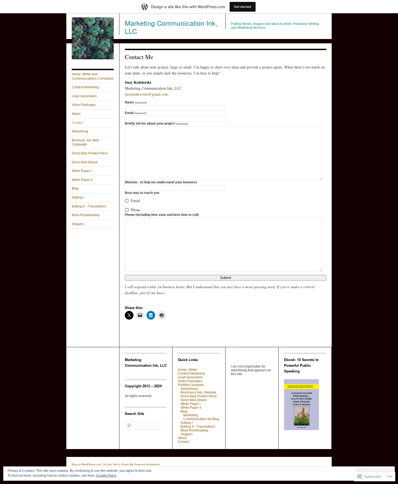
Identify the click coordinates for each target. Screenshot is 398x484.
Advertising (80, 131)
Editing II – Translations (89, 206)
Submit (225, 278)
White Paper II (82, 180)
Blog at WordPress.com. (87, 464)
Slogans (78, 224)
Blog (75, 188)
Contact (77, 123)
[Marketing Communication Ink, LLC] (93, 58)
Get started (242, 7)
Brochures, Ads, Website (198, 392)
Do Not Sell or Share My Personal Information (131, 464)
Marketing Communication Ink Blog (201, 417)
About (76, 114)
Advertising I (190, 389)
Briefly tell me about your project (156, 123)
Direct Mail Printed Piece (90, 153)
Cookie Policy (106, 475)
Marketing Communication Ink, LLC (171, 27)
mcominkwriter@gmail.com (146, 94)
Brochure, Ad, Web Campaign (85, 142)
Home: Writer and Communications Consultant (92, 76)
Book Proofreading (85, 215)
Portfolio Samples (191, 385)
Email (135, 113)
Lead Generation (84, 96)
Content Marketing (85, 87)
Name (136, 102)
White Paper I (82, 171)
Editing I (78, 197)
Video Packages (84, 105)
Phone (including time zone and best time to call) (162, 215)
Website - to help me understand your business (161, 182)
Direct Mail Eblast (84, 162)
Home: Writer (187, 370)
